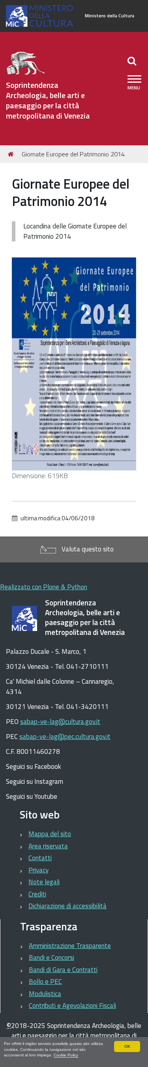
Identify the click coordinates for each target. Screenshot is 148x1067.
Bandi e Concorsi (51, 957)
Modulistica (45, 994)
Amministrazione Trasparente (70, 946)
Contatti (40, 858)
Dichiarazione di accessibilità (67, 906)
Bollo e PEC (45, 981)
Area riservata (48, 846)
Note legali (44, 882)
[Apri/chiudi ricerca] (133, 61)
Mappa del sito (49, 834)
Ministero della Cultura (109, 15)
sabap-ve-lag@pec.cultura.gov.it (65, 736)
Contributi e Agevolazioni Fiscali (72, 1005)
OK (127, 1046)
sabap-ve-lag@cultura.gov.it (60, 721)
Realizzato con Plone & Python (43, 587)
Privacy (38, 870)
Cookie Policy (66, 1055)
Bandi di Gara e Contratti (63, 970)
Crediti (37, 894)
